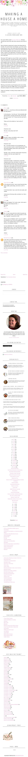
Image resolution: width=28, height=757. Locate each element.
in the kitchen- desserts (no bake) (10, 690)
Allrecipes (5, 621)
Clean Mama (6, 529)
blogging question (7, 661)
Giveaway (5, 676)
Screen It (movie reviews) (8, 545)
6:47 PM (6, 249)
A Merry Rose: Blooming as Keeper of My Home (12, 557)
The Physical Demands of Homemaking (15, 470)
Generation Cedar (7, 562)
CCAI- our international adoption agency (11, 528)
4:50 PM (6, 208)
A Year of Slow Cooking (8, 618)
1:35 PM (6, 234)
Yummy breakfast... (15, 482)
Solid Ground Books (7, 548)
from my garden (7, 674)
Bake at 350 (6, 622)
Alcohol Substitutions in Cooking (10, 619)
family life (5, 671)
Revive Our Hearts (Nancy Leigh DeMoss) (11, 543)
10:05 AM (6, 140)
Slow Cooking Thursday (8, 714)
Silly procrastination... (15, 468)
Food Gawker (6, 628)
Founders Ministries (7, 539)
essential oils (6, 670)
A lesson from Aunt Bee (15, 492)
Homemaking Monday (8, 678)
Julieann (5, 211)
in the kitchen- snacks (8, 694)
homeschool (6, 680)
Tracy (5, 135)
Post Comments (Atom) (11, 277)
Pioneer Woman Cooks (8, 635)
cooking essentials (7, 667)
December (14, 460)
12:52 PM (6, 179)
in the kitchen (6, 684)
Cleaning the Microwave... (15, 484)
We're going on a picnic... (15, 476)
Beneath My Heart (7, 559)
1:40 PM (6, 197)
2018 (14, 441)
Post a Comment (4, 252)
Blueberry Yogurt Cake (15, 497)
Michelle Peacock (7, 237)
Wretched (5, 549)
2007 (13, 459)
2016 (14, 444)
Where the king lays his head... (15, 474)
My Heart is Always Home (8, 572)
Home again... (15, 502)
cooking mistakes (7, 668)
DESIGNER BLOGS (20, 755)
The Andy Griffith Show (16, 39)
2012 (14, 450)
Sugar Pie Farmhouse (8, 575)
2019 (14, 439)
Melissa (5, 108)
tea (4, 715)
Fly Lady (5, 538)
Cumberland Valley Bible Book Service (11, 533)
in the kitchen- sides (7, 693)
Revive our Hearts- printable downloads (15, 494)
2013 (14, 449)
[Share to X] (22, 95)
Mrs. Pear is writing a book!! (15, 495)
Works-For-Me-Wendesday (9, 720)
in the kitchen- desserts (8, 688)
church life (6, 666)
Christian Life (6, 664)
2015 (14, 446)
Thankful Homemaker (8, 577)
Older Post (25, 274)
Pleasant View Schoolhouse (9, 573)
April (14, 509)
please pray (6, 710)
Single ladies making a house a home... (15, 498)
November (14, 462)
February (14, 512)
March (14, 510)
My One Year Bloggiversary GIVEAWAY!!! (16, 371)
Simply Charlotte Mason (8, 546)
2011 (14, 452)
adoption (5, 657)
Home (14, 274)
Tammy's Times (6, 576)
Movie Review (6, 703)
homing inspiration (7, 681)
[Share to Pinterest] (25, 95)
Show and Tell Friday (8, 713)
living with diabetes (7, 700)
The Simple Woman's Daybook (9, 717)
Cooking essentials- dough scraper (15, 363)
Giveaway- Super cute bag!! (15, 473)
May (14, 507)
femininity (16, 98)
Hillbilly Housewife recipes (9, 629)
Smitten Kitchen (7, 636)
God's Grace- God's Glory (8, 563)
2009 (13, 455)
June (14, 505)
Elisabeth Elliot (6, 536)
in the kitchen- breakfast (8, 687)
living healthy (6, 698)
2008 (13, 457)
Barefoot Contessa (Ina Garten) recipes (11, 625)
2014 (14, 447)
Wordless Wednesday (8, 718)
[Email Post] (18, 95)
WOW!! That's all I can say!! (15, 489)
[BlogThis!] (21, 95)
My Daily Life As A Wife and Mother (10, 570)
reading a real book (7, 711)
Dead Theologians (7, 535)
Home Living (6, 565)
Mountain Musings (7, 569)
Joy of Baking (6, 631)
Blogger (16, 520)
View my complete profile (14, 337)
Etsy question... (15, 490)
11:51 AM (6, 155)
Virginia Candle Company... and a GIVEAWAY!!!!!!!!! (13, 386)
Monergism (6, 542)
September (14, 465)
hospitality (6, 683)
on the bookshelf (7, 708)
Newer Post (3, 274)
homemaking (6, 677)
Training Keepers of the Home (9, 582)
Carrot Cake (15, 487)
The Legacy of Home (7, 580)
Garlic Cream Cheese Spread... (14, 418)
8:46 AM (6, 125)
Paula (5, 200)
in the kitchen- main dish (8, 691)
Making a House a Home (14, 16)
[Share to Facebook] (23, 95)
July (14, 504)
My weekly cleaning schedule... (15, 471)
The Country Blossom (8, 579)
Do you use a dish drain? (13, 410)
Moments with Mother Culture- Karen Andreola (12, 567)
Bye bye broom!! (15, 500)
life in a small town (7, 697)
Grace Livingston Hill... (8, 404)
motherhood (6, 701)
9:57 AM (6, 132)
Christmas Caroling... (12, 378)
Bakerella (5, 624)
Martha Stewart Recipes (8, 634)
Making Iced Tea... (15, 478)
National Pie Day (7, 705)
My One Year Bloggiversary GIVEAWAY (11, 704)
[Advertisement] (14, 263)
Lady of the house (7, 182)
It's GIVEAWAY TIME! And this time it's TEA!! (12, 399)
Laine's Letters (6, 566)
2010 (14, 454)
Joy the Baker (6, 632)
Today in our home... (15, 485)
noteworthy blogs (7, 707)
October (14, 463)
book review (6, 663)
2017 (14, 442)
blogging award (7, 660)
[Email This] (19, 95)
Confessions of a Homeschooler (10, 560)
